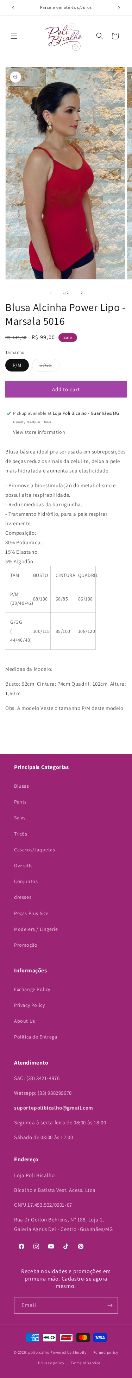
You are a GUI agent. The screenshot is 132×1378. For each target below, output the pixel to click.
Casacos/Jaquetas (34, 849)
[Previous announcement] (13, 7)
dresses (22, 897)
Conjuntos (26, 881)
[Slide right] (81, 292)
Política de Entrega (35, 1037)
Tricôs (20, 834)
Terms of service (85, 1362)
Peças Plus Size (31, 913)
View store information (39, 432)
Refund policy (105, 1352)
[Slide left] (50, 292)
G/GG (49, 367)
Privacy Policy (29, 1005)
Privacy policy (51, 1362)
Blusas (21, 786)
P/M (17, 365)
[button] (14, 36)
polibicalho (39, 1352)
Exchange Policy (32, 989)
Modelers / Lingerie (36, 929)
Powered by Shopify (68, 1352)
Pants (20, 802)
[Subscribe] (110, 1305)
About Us (24, 1021)
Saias (20, 817)
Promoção (26, 945)
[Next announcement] (119, 7)
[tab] (66, 548)
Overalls (23, 865)
